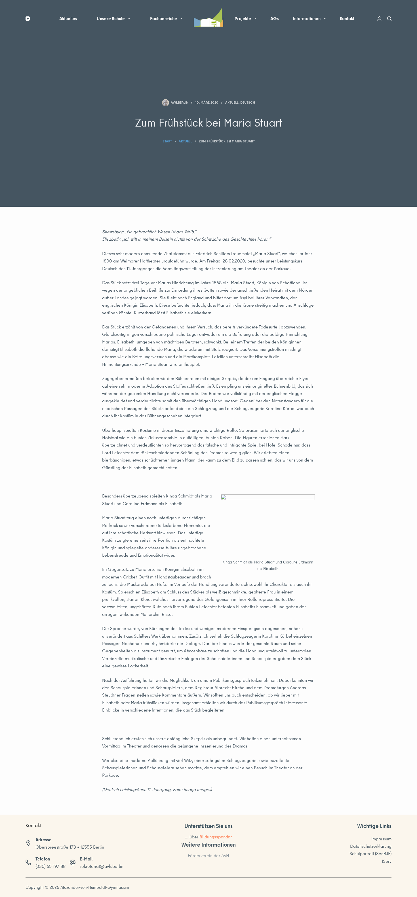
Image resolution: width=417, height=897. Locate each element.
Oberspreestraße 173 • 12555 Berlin (69, 847)
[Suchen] (389, 18)
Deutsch (247, 102)
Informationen (307, 18)
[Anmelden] (379, 18)
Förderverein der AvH (208, 855)
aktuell (232, 102)
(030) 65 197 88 (50, 866)
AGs (274, 18)
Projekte (243, 18)
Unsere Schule (111, 18)
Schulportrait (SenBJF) (370, 853)
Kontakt (347, 18)
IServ (386, 861)
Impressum (381, 839)
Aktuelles (68, 18)
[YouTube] (28, 18)
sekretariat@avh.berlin (101, 866)
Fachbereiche (163, 18)
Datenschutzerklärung (370, 846)
